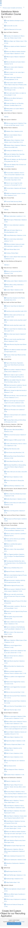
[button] (1, 1)
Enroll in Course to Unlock (14, 923)
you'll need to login (20, 921)
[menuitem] (1, 3)
